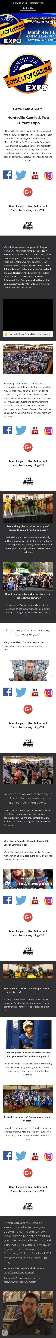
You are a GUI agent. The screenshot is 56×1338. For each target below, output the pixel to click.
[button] (3, 16)
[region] (28, 6)
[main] (28, 116)
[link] (28, 318)
